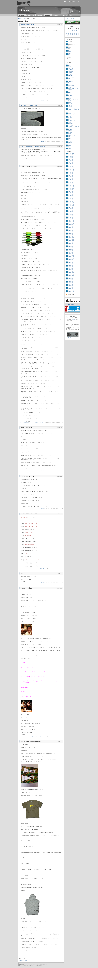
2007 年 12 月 (71, 255)
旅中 (69, 50)
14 (72, 32)
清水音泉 (70, 142)
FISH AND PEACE (72, 79)
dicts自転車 (70, 74)
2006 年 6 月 (70, 281)
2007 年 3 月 (70, 268)
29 (74, 34)
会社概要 (45, 964)
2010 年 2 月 (70, 217)
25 (66, 34)
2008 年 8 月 (70, 243)
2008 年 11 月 (71, 239)
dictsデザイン (71, 69)
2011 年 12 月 (71, 185)
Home (19, 18)
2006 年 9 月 (70, 277)
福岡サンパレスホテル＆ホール (32, 523)
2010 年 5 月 (70, 213)
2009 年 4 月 (70, 231)
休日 (69, 128)
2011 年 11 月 (71, 186)
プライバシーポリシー (32, 964)
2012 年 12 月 (71, 168)
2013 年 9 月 (70, 154)
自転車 (69, 145)
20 (70, 33)
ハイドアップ (22, 422)
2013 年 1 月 (70, 166)
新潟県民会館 (28, 535)
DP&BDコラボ (71, 77)
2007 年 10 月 (71, 258)
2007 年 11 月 (71, 256)
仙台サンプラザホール (30, 532)
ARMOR (69, 65)
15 (74, 32)
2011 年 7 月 (70, 192)
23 (76, 33)
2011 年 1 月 (70, 201)
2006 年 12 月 (71, 272)
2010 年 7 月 (70, 210)
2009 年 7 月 (70, 227)
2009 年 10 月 (71, 223)
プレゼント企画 (71, 114)
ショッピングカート (76, 1)
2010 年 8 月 (70, 208)
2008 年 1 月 (70, 253)
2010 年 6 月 (70, 211)
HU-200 (31, 178)
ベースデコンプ (71, 116)
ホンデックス (71, 119)
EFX (69, 78)
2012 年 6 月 (70, 176)
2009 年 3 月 (70, 233)
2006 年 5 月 (70, 282)
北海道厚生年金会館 (29, 544)
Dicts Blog (23, 18)
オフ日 (69, 51)
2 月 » (78, 35)
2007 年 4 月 (70, 266)
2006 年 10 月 (71, 275)
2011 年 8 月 (70, 191)
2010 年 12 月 (71, 202)
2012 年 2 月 (70, 182)
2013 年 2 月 (70, 165)
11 (66, 32)
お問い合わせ (40, 964)
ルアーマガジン (71, 123)
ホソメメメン (41, 736)
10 (78, 30)
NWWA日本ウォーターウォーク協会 (73, 89)
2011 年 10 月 (71, 188)
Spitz (69, 94)
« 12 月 (67, 35)
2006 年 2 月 (70, 287)
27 (70, 34)
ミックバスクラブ (71, 120)
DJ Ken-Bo (70, 75)
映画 (69, 136)
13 (70, 32)
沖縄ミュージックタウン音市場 (32, 559)
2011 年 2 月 (70, 200)
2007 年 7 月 (70, 262)
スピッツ (70, 103)
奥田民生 (70, 133)
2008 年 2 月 (70, 252)
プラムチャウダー (34, 736)
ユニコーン (70, 122)
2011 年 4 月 (70, 197)
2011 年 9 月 (70, 189)
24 (78, 33)
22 (74, 33)
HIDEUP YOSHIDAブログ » (73, 304)
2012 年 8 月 (70, 173)
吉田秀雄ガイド (71, 132)
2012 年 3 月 (70, 181)
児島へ (69, 48)
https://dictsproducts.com (72, 337)
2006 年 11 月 (71, 274)
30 (76, 34)
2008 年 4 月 (70, 249)
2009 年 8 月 (70, 226)
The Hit (69, 96)
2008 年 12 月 (71, 237)
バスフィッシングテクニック (38, 422)
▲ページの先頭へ (23, 960)
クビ (69, 54)
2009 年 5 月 (70, 230)
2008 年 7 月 (70, 245)
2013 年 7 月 (70, 157)
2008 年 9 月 (70, 242)
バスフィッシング (28, 422)
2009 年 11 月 (71, 221)
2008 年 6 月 (70, 246)
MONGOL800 (71, 85)
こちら (73, 319)
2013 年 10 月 (71, 153)
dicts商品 (42, 952)
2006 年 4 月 (70, 284)
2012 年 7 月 (70, 175)
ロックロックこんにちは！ (73, 126)
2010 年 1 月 (70, 218)
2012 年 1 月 (70, 184)
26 (68, 34)
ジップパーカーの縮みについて (29, 105)
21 (72, 33)
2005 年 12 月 (71, 290)
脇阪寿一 (70, 144)
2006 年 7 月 (70, 279)
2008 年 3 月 (70, 250)
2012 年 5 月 (70, 178)
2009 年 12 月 (71, 220)
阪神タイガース (71, 148)
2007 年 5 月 (70, 265)
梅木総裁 (70, 141)
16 (76, 32)
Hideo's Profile (70, 18)
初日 (69, 43)
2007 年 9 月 (70, 259)
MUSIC (69, 87)
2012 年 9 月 (70, 172)
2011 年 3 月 (70, 198)
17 (78, 32)
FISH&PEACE (71, 81)
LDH (69, 84)
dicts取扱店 (70, 71)
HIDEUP (70, 82)
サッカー (70, 102)
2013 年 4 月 (70, 162)
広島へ (69, 53)
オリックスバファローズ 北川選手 (73, 100)
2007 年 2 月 (70, 269)
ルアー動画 (70, 125)
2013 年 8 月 (70, 156)
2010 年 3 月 (70, 215)
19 (68, 33)
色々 (69, 146)
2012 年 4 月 (70, 179)
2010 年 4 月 (70, 214)
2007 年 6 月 (70, 263)
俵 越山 (70, 129)
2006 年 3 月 (70, 285)
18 (66, 33)
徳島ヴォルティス (71, 135)
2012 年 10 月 (71, 170)
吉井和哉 (42, 568)
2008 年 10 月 (71, 240)
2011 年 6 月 (70, 194)
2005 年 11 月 (71, 291)
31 (78, 34)
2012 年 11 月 (71, 169)
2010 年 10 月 (71, 205)
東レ (69, 139)
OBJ (69, 91)
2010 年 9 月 (70, 207)
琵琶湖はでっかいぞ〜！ (27, 24)
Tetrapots (70, 95)
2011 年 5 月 (70, 195)
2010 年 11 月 (71, 204)
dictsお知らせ (71, 68)
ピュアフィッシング (72, 112)
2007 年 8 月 (70, 261)
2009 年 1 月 (70, 236)
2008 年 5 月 (70, 247)
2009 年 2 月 (70, 234)
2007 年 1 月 (70, 271)
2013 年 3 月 (70, 163)
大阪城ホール (28, 553)
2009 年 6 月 (70, 229)
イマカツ (70, 98)
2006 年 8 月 (70, 278)
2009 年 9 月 (70, 224)
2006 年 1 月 (70, 288)
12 (68, 32)
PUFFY (69, 92)
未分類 (42, 100)
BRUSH (69, 66)
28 (72, 34)
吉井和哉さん (24, 517)
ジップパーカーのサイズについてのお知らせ (33, 146)
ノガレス (70, 105)
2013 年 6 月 (70, 159)
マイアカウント (67, 1)
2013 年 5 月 (70, 160)
